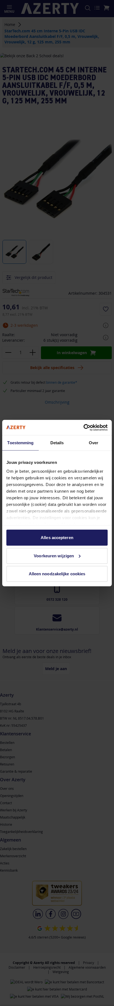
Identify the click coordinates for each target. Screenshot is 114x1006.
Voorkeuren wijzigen (54, 555)
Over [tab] (93, 442)
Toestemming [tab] (20, 442)
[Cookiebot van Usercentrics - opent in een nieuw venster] (83, 427)
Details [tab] (57, 442)
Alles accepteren (57, 537)
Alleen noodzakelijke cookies (57, 573)
